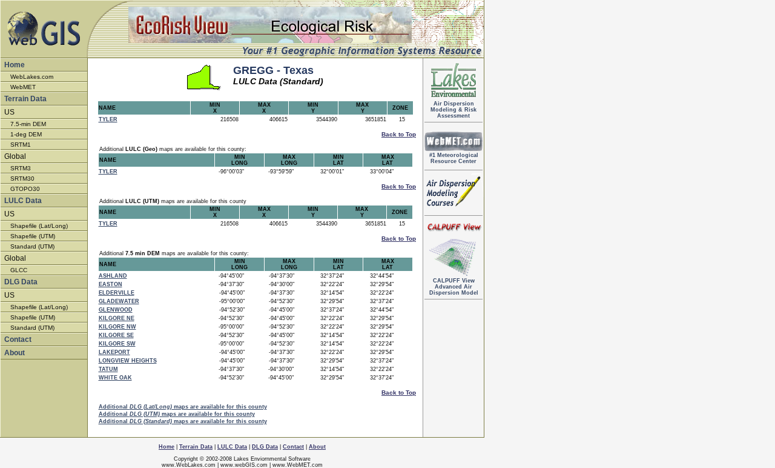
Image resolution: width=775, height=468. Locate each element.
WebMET (23, 87)
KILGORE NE (116, 318)
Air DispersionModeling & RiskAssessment (453, 110)
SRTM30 (22, 178)
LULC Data (23, 200)
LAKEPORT (114, 352)
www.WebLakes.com (189, 465)
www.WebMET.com (297, 465)
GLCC (18, 270)
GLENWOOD (116, 310)
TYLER (108, 119)
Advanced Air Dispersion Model (453, 287)
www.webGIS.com (244, 465)
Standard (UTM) (32, 246)
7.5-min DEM (28, 124)
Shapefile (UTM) (32, 236)
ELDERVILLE (116, 293)
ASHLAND (113, 276)
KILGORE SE (116, 335)
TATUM (108, 369)
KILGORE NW (117, 327)
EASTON (110, 284)
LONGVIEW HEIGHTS (128, 361)
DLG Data (21, 282)
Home (14, 65)
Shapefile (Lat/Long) (39, 225)
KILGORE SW (117, 344)
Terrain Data (25, 99)
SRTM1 (20, 144)
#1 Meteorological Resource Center (453, 158)
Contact (17, 339)
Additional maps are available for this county (183, 407)
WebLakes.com (31, 76)
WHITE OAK (115, 378)
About (14, 353)
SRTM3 (20, 168)
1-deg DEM (26, 134)
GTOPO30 (25, 189)
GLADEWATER (119, 301)
